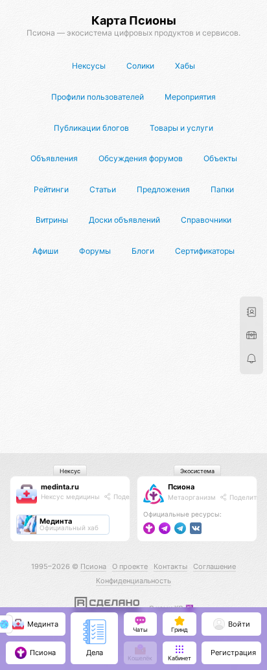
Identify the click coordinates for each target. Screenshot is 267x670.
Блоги (143, 251)
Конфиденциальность (133, 580)
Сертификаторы (205, 251)
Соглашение (214, 566)
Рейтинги (51, 189)
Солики (140, 66)
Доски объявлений (124, 220)
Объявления (54, 158)
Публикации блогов (91, 128)
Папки (222, 189)
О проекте (130, 566)
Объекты (220, 158)
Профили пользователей (97, 97)
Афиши (45, 251)
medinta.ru (60, 486)
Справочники (206, 220)
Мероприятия (190, 97)
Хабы (185, 66)
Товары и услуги (181, 128)
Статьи (102, 189)
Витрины (52, 220)
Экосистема (197, 471)
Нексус (70, 471)
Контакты (170, 566)
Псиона (181, 486)
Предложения (163, 189)
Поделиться (131, 496)
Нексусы (89, 66)
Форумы (95, 251)
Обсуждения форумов (141, 158)
